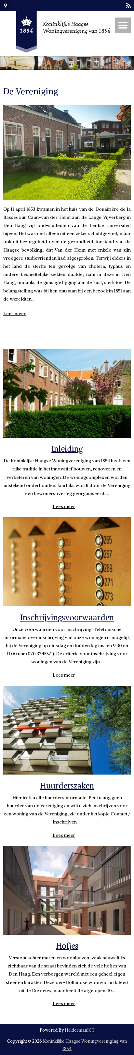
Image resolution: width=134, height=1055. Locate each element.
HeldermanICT (80, 1030)
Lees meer (14, 313)
